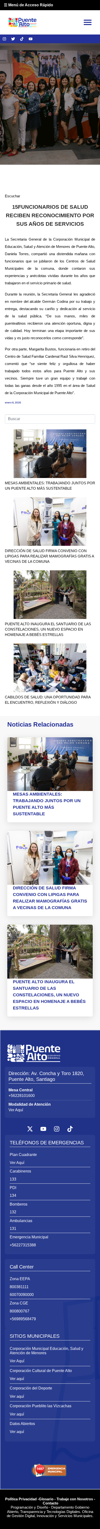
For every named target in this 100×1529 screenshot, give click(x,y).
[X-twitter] (30, 1129)
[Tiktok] (22, 39)
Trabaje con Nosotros (75, 1499)
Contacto (50, 1503)
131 (13, 1228)
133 (13, 1179)
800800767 (19, 1311)
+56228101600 (21, 1096)
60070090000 (22, 1295)
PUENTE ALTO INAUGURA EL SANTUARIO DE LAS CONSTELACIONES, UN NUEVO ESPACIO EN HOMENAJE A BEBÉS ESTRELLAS (48, 629)
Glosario (46, 1499)
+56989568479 (23, 1319)
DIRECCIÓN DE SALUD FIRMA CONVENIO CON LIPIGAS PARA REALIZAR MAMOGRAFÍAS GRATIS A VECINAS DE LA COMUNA (49, 556)
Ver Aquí (15, 1110)
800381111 (19, 1287)
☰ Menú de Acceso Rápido (28, 5)
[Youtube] (31, 39)
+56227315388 (23, 1245)
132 (13, 1212)
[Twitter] (13, 39)
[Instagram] (4, 39)
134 (13, 1195)
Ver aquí (17, 1379)
